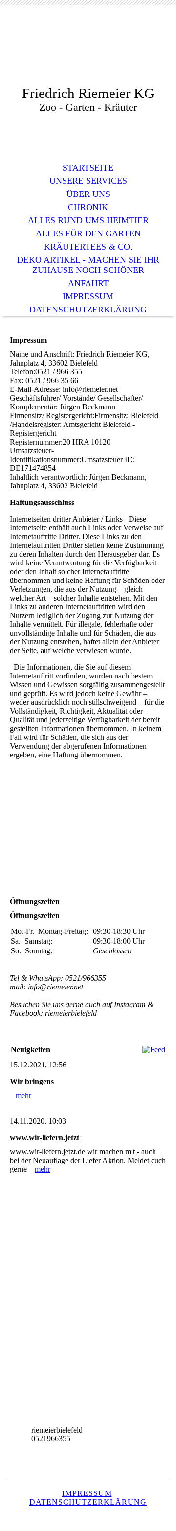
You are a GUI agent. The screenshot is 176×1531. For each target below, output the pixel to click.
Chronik (88, 207)
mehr (23, 1095)
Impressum (88, 296)
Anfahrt (88, 283)
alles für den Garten (88, 233)
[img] (88, 52)
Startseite (88, 168)
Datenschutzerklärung (88, 309)
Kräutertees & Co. (88, 247)
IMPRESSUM (87, 1493)
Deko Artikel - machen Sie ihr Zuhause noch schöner (88, 265)
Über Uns (88, 194)
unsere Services (88, 181)
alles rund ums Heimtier (88, 220)
